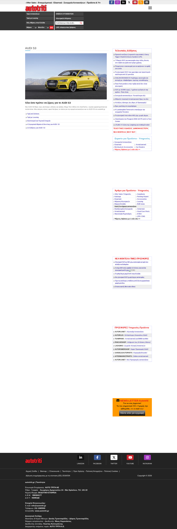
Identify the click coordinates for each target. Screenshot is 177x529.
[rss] (140, 2)
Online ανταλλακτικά (131, 356)
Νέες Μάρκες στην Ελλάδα (36, 23)
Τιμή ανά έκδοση (33, 114)
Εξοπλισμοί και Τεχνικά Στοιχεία (38, 121)
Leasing (140, 201)
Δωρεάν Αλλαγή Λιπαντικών (130, 346)
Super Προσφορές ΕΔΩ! (131, 349)
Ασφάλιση (141, 194)
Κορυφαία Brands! (131, 353)
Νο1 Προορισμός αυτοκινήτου (131, 360)
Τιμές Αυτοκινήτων (33, 14)
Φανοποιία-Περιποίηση (123, 214)
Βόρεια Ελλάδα (120, 204)
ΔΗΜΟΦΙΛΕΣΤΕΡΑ (140, 128)
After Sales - (26, 3)
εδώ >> (127, 149)
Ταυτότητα (66, 471)
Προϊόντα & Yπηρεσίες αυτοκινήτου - (98, 3)
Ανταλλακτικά (141, 145)
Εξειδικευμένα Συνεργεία (123, 209)
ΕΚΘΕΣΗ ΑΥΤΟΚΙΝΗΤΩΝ (64, 14)
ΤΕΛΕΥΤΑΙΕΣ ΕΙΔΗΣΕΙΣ (122, 128)
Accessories (142, 199)
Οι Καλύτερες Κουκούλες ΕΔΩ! (131, 335)
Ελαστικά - (52, 3)
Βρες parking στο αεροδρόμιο (125, 106)
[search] (81, 23)
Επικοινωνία (54, 471)
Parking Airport (142, 197)
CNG (143, 216)
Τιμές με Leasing (32, 18)
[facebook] (111, 2)
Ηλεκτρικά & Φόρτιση (63, 18)
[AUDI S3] (66, 76)
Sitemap (43, 471)
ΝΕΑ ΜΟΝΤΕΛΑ (119, 132)
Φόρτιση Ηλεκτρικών (122, 201)
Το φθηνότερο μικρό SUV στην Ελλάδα (127, 274)
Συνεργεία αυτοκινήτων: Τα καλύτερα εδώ (130, 96)
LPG (138, 216)
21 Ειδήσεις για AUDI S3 (36, 128)
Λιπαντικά (140, 209)
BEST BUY (131, 132)
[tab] (123, 128)
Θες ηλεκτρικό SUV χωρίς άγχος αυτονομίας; (129, 277)
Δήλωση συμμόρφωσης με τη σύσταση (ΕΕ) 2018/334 (48, 476)
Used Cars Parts (143, 211)
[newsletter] (146, 2)
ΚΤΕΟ (139, 214)
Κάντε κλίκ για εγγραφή (132, 413)
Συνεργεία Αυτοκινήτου (123, 142)
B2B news (141, 204)
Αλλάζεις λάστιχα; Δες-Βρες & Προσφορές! (130, 103)
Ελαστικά (118, 145)
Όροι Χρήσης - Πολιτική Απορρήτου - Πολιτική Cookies (95, 471)
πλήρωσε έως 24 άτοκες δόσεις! (133, 342)
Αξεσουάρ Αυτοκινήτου (129, 332)
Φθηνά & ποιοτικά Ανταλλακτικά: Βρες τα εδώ (131, 99)
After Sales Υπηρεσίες (123, 194)
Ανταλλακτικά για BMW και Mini (131, 339)
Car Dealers (140, 147)
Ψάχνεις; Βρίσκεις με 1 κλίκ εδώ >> (127, 219)
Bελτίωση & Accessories (124, 147)
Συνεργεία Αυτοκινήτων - (69, 3)
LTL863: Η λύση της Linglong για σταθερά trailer (132, 125)
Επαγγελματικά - (39, 3)
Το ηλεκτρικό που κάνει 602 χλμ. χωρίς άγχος (131, 115)
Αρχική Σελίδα (31, 471)
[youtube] (135, 2)
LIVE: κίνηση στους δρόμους (66, 27)
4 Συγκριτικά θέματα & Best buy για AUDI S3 (43, 124)
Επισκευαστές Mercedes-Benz (125, 287)
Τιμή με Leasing (33, 117)
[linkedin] (123, 2)
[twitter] (129, 2)
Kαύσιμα (118, 197)
